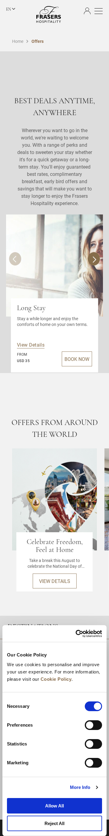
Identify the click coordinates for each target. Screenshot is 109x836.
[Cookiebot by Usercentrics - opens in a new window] (77, 634)
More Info (80, 787)
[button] (94, 259)
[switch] (93, 725)
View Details (31, 344)
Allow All (54, 805)
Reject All (54, 823)
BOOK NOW (76, 359)
